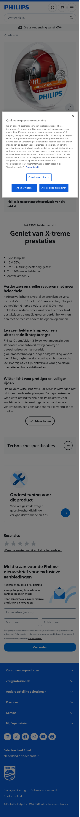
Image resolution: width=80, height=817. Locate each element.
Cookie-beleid (35, 167)
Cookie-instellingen (37, 177)
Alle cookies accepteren (52, 188)
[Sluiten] (70, 116)
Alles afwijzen (22, 188)
